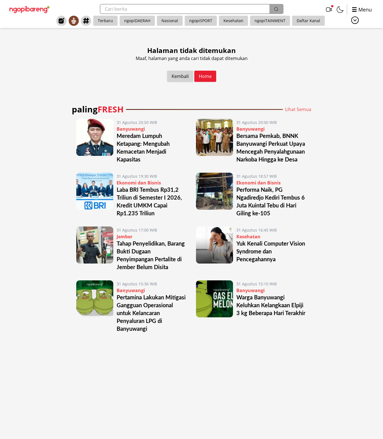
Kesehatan (233, 20)
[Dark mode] (340, 9)
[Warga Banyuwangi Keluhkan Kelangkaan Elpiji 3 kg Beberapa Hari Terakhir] (214, 306)
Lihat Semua (298, 109)
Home (205, 76)
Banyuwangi (131, 129)
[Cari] (276, 8)
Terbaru (105, 20)
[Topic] (86, 21)
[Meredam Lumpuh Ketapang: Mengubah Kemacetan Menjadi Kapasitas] (94, 141)
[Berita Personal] (74, 21)
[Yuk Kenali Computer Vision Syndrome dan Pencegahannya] (214, 249)
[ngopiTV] (328, 9)
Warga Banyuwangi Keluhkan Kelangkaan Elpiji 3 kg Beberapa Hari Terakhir (270, 305)
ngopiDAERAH (137, 20)
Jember (124, 237)
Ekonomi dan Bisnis (139, 183)
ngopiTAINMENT (270, 20)
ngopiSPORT (200, 20)
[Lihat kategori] (355, 20)
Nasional (169, 20)
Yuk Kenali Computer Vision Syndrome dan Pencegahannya (270, 251)
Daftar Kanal (308, 20)
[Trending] (61, 21)
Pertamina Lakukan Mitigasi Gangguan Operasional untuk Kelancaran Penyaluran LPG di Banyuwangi (151, 313)
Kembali (180, 76)
